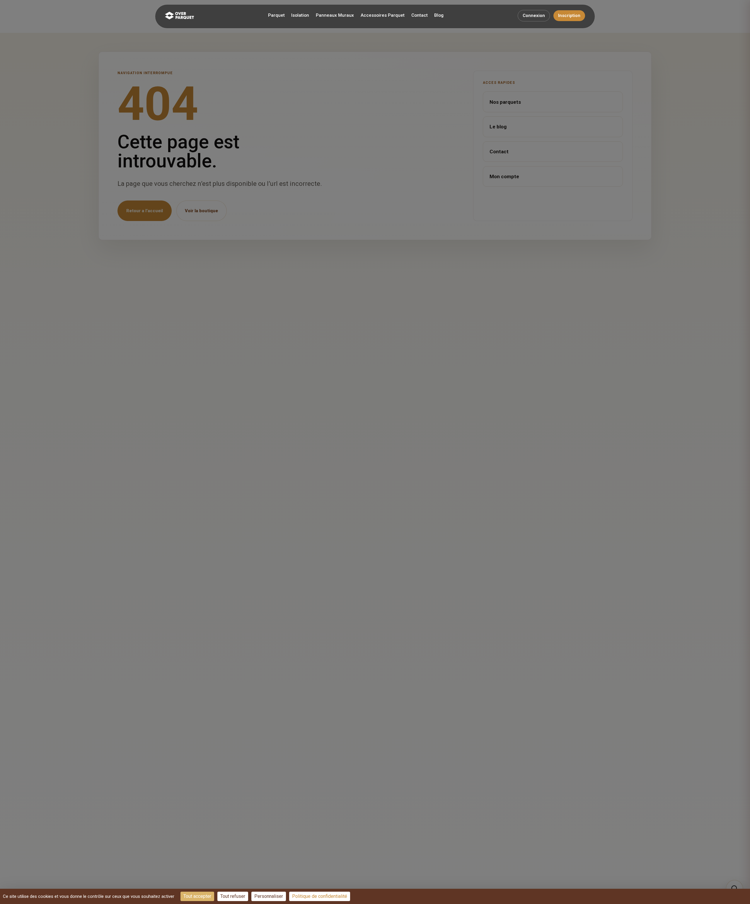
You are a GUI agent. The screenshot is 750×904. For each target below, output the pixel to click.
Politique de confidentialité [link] (319, 896)
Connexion (534, 15)
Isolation (300, 15)
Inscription (569, 15)
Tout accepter (197, 896)
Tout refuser (232, 896)
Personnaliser (268, 896)
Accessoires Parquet (383, 15)
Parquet (276, 15)
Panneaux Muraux (335, 15)
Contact (419, 15)
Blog (439, 15)
